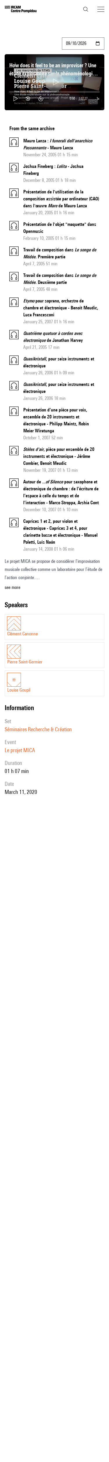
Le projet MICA (20, 750)
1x (98, 98)
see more (12, 587)
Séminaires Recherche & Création (38, 729)
